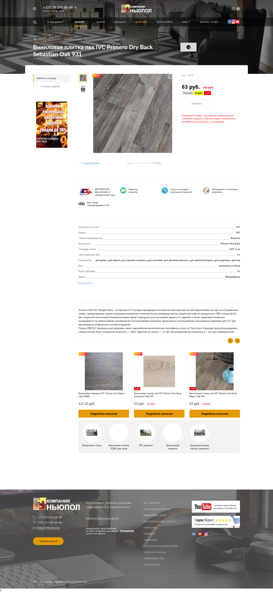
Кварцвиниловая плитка (160, 521)
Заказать (196, 103)
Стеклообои (152, 564)
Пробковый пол (154, 558)
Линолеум (150, 539)
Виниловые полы (155, 515)
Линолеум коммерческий (161, 546)
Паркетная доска (155, 552)
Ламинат (149, 533)
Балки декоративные (157, 509)
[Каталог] (35, 39)
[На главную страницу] (136, 8)
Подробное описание (103, 413)
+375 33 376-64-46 (49, 522)
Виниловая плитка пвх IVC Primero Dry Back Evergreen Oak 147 (157, 395)
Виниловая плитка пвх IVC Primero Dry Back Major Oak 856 (213, 395)
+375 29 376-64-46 (58, 7)
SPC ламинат (152, 502)
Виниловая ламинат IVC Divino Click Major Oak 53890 (101, 395)
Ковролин (150, 527)
